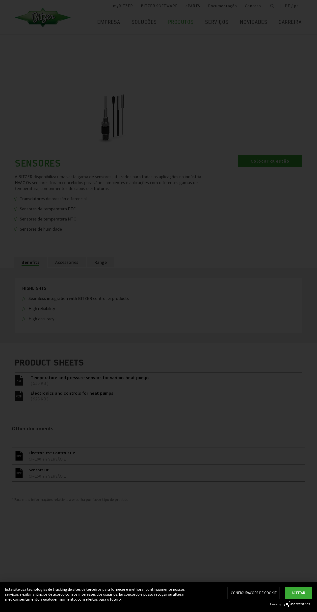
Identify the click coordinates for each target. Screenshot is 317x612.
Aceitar (298, 592)
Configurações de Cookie (254, 592)
